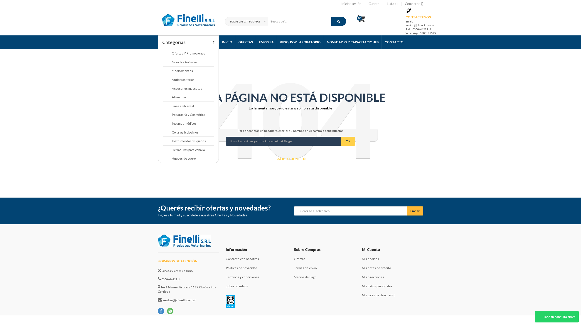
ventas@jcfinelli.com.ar (179, 300)
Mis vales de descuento (378, 295)
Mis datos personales (377, 286)
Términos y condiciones (242, 277)
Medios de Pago (305, 277)
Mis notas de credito (376, 268)
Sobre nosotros (237, 286)
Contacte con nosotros (242, 259)
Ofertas (299, 259)
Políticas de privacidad (241, 268)
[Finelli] (188, 21)
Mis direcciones (373, 277)
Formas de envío (305, 268)
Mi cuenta (371, 249)
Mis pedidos (370, 259)
